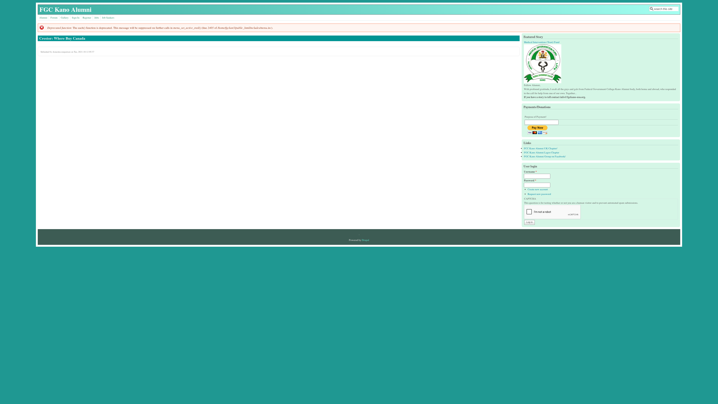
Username (530, 172)
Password (530, 180)
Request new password (539, 194)
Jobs (96, 17)
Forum (54, 17)
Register (87, 17)
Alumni (43, 17)
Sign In (75, 17)
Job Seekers (108, 17)
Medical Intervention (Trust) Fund (541, 42)
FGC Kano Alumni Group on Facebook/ (545, 156)
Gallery (65, 17)
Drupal (365, 240)
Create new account (538, 189)
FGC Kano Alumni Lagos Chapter (541, 152)
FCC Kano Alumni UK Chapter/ (540, 148)
